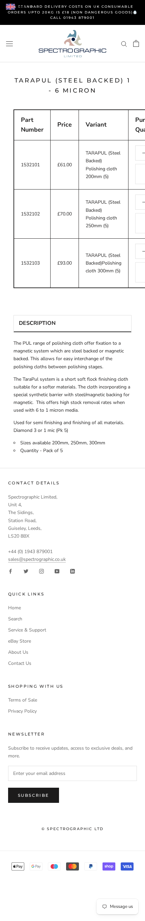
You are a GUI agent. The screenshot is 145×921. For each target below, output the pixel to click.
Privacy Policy (22, 711)
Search (15, 619)
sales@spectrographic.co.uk (37, 559)
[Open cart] (136, 43)
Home (14, 608)
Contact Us (19, 663)
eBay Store (19, 641)
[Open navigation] (9, 43)
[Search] (124, 43)
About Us (18, 652)
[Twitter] (26, 571)
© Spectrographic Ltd (72, 828)
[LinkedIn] (72, 571)
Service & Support (27, 630)
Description (37, 323)
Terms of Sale (22, 700)
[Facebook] (10, 571)
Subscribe (33, 795)
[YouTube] (57, 571)
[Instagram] (41, 571)
